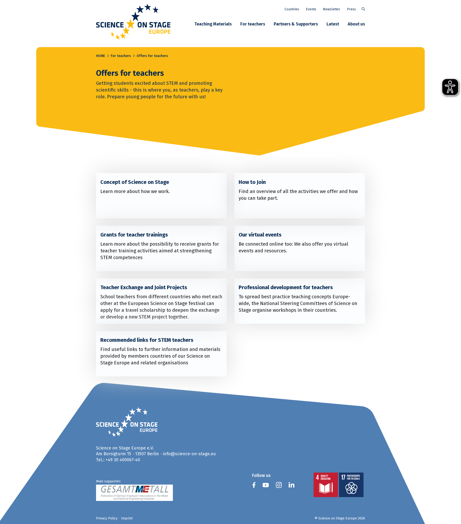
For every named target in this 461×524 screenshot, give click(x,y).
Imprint (127, 518)
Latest (333, 24)
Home (100, 55)
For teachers (252, 24)
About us (356, 24)
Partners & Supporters (296, 24)
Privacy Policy (106, 518)
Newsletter (331, 9)
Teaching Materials (213, 24)
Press (351, 9)
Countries (292, 9)
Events (311, 9)
